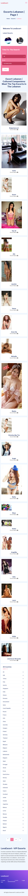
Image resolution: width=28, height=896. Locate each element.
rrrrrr (17, 880)
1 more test (3, 881)
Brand (3, 60)
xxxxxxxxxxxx (11, 881)
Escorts (13, 18)
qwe (24, 880)
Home (8, 18)
